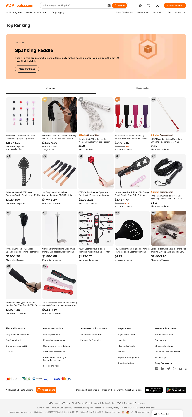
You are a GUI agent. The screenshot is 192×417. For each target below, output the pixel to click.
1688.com (65, 403)
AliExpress (53, 403)
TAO (119, 403)
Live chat (122, 340)
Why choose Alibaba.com (18, 334)
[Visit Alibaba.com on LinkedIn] (162, 368)
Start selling (160, 340)
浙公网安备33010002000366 (145, 412)
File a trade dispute (126, 346)
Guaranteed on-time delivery (56, 346)
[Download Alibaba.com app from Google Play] (176, 390)
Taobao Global (108, 403)
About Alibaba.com (15, 328)
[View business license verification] (123, 412)
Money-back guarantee (54, 340)
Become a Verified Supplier (167, 351)
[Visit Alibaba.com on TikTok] (186, 368)
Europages (140, 403)
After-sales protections (54, 351)
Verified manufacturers (91, 334)
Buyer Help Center (126, 334)
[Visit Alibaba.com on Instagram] (174, 368)
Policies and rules (51, 366)
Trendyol (128, 403)
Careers (10, 351)
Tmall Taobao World (81, 403)
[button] (109, 5)
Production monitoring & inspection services (54, 358)
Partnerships (161, 357)
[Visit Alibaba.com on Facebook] (156, 368)
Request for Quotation (90, 340)
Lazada (96, 403)
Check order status (164, 346)
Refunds (122, 351)
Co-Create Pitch (13, 340)
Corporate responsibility (17, 346)
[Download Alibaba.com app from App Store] (154, 390)
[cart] (149, 6)
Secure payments (51, 334)
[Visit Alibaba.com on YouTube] (180, 368)
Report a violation (126, 363)
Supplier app (92, 390)
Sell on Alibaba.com (164, 334)
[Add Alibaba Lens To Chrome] (46, 390)
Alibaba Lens (16, 390)
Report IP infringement (128, 357)
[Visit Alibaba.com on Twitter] (168, 368)
